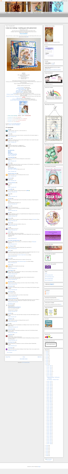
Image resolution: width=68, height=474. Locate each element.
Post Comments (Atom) (25, 362)
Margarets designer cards (12, 173)
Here (60, 304)
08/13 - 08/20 (49, 398)
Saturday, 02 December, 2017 (12, 340)
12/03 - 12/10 (49, 371)
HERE (27, 36)
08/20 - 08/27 (49, 397)
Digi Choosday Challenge (20, 88)
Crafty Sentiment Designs (22, 89)
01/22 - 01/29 (49, 439)
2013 (47, 449)
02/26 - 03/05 (49, 433)
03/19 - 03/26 (49, 429)
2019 (47, 361)
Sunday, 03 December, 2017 (12, 345)
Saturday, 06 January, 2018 (12, 350)
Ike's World (15, 93)
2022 (47, 357)
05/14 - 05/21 (49, 417)
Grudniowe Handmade (11, 182)
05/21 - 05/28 (49, 416)
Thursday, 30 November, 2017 (12, 332)
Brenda (9, 193)
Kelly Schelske (10, 291)
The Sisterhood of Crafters (12, 168)
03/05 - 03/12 (49, 432)
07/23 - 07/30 (49, 403)
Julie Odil (9, 313)
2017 (47, 364)
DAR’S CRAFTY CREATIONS (12, 169)
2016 (47, 445)
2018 (47, 363)
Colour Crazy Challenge (12, 115)
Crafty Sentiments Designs (22, 261)
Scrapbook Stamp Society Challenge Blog (12, 96)
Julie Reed (10, 198)
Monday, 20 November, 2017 (12, 256)
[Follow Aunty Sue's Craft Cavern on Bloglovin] (49, 284)
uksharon (9, 218)
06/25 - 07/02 (49, 408)
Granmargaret (10, 347)
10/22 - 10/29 (49, 384)
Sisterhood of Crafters (19, 92)
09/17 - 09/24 (49, 391)
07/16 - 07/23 (49, 404)
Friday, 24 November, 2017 (12, 316)
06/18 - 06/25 (49, 410)
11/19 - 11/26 (49, 374)
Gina (9, 323)
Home (7, 12)
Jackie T (9, 138)
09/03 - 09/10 (49, 394)
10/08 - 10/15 (49, 387)
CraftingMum (10, 318)
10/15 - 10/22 (49, 385)
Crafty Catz (13, 124)
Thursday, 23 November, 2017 (12, 311)
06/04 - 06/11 (49, 413)
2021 (47, 358)
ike (8, 144)
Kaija (9, 212)
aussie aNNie (10, 189)
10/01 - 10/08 (49, 388)
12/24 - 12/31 (49, 367)
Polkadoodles (18, 124)
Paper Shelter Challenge (19, 91)
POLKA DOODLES (23, 33)
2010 (47, 454)
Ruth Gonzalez (10, 286)
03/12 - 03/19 (49, 430)
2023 (47, 355)
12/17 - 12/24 (49, 368)
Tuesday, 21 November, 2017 (12, 279)
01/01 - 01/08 (49, 443)
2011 (47, 452)
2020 (47, 360)
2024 (47, 354)
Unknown (9, 264)
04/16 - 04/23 (49, 423)
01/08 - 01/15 (49, 442)
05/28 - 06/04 (49, 414)
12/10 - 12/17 (49, 370)
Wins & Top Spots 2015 (14, 12)
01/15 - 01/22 (49, 440)
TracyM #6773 (10, 334)
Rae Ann (9, 250)
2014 (47, 448)
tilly (8, 129)
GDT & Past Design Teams (25, 12)
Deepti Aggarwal (10, 270)
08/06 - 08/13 (49, 400)
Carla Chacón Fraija (11, 342)
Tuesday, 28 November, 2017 (12, 321)
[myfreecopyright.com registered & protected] (53, 69)
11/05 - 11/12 (49, 381)
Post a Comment (9, 352)
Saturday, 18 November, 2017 (12, 191)
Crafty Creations (18, 90)
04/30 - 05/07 (49, 420)
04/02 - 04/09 (49, 426)
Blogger (39, 466)
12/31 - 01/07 (49, 365)
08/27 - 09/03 (49, 395)
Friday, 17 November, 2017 (12, 136)
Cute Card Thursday (20, 87)
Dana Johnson (10, 281)
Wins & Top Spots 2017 (47, 12)
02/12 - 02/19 (49, 436)
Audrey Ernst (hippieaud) (12, 298)
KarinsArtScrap (10, 303)
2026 (47, 351)
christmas (9, 124)
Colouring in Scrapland (9, 94)
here (58, 299)
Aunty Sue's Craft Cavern (17, 4)
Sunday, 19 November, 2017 (12, 238)
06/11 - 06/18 (49, 411)
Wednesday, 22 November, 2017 (13, 301)
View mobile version (23, 358)
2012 (47, 451)
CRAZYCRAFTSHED (11, 157)
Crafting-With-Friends (10, 117)
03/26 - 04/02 (49, 427)
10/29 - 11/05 (49, 382)
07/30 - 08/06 (49, 401)
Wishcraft (9, 222)
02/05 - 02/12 (49, 437)
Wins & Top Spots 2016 (37, 12)
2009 (47, 455)
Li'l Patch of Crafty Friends (22, 254)
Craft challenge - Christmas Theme (53, 379)
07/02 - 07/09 (49, 407)
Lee (8, 227)
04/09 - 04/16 (49, 424)
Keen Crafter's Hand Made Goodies (13, 240)
